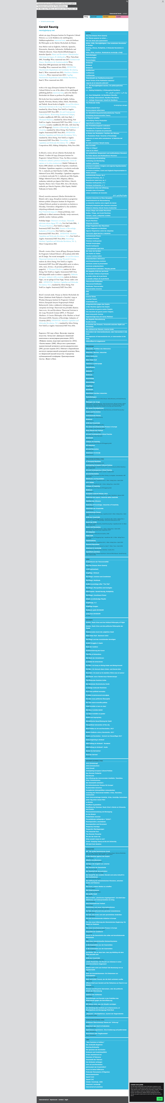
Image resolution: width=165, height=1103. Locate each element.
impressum (53, 1100)
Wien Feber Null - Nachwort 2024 (97, 636)
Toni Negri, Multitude (93, 580)
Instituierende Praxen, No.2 (95, 175)
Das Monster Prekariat (93, 773)
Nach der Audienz (92, 647)
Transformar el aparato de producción (99, 131)
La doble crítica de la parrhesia (96, 276)
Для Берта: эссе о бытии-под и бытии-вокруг (101, 677)
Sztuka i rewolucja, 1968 (94, 1082)
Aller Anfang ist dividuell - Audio (97, 747)
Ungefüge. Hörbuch (92, 573)
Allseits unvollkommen (93, 860)
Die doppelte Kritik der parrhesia (97, 271)
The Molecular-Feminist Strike (96, 680)
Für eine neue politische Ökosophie (98, 699)
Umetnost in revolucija (93, 548)
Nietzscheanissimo (92, 1074)
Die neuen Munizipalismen (95, 408)
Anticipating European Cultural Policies (99, 465)
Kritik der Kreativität (93, 423)
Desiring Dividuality (92, 1047)
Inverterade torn (91, 302)
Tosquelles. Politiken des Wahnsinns (98, 349)
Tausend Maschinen (92, 544)
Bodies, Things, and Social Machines (98, 213)
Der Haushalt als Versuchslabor (96, 871)
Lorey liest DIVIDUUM (93, 614)
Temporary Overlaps (93, 827)
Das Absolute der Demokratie (96, 867)
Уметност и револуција (94, 364)
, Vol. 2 (57, 141)
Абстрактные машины (93, 844)
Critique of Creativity (93, 442)
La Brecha (89, 802)
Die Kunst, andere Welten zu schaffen (99, 887)
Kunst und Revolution (93, 412)
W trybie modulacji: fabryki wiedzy (97, 143)
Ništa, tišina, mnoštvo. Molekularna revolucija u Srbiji (104, 52)
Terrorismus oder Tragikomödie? (97, 1034)
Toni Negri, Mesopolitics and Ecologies (99, 588)
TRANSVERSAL (91, 541)
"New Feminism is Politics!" (95, 1042)
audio (118, 16)
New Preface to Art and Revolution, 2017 (100, 729)
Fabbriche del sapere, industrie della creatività (102, 497)
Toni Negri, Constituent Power (96, 595)
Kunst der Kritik (91, 522)
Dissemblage (90, 382)
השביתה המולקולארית (120, 105)
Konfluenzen (90, 70)
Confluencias (90, 75)
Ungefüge (89, 386)
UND (87, 291)
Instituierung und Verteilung (95, 158)
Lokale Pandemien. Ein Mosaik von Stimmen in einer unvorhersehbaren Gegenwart (103, 963)
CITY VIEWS (90, 482)
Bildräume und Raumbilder (95, 479)
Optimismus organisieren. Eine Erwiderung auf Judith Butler (106, 1030)
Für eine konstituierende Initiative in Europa (101, 918)
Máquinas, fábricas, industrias (96, 352)
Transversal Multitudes (94, 284)
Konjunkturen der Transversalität (97, 562)
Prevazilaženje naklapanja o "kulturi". (99, 819)
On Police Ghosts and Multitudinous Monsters (101, 156)
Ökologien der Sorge (93, 402)
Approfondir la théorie (93, 123)
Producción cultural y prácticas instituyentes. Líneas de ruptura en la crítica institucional (57, 161)
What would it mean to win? (95, 839)
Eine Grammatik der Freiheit (95, 903)
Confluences (90, 73)
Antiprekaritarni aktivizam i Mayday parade (100, 269)
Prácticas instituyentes (94, 241)
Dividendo (89, 68)
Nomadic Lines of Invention (95, 190)
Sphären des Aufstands (94, 995)
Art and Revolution (92, 449)
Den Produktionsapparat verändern (98, 126)
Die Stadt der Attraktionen (95, 658)
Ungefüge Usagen (92, 606)
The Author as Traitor (93, 253)
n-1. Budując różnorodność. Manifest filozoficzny (102, 98)
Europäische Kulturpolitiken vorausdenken (100, 790)
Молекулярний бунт (93, 108)
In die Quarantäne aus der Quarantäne (99, 945)
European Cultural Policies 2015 (97, 494)
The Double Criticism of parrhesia (97, 274)
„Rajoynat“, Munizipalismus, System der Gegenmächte (104, 1014)
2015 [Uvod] (90, 768)
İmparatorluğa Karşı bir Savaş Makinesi (99, 317)
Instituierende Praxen (93, 236)
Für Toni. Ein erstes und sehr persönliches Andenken (104, 915)
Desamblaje (90, 378)
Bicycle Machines (91, 221)
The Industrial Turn (92, 832)
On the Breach (91, 814)
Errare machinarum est (94, 1055)
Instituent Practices (92, 238)
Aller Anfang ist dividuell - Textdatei (98, 743)
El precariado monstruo (94, 788)
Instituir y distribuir (92, 163)
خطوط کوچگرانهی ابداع (120, 195)
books (105, 16)
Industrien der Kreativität (94, 508)
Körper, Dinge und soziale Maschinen (98, 211)
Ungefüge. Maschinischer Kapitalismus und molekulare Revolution (57, 76)
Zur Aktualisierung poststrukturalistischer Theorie (103, 113)
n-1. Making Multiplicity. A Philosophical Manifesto (103, 90)
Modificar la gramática (93, 805)
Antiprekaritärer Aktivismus (95, 259)
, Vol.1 (57, 133)
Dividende (89, 63)
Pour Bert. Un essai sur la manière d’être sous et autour (105, 673)
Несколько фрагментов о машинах (98, 233)
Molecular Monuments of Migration (98, 1072)
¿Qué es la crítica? (92, 150)
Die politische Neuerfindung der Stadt (99, 721)
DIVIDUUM (89, 390)
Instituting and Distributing (95, 161)
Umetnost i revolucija (93, 453)
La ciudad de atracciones (94, 662)
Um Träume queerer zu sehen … (97, 38)
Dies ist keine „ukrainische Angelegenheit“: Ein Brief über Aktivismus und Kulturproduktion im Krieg (105, 899)
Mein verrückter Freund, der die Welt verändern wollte (104, 979)
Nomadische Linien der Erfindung (97, 188)
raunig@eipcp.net (47, 30)
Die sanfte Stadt (91, 894)
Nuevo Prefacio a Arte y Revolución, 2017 (100, 732)
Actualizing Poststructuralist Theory (98, 115)
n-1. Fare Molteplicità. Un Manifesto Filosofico (101, 95)
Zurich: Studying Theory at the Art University (101, 841)
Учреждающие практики (95, 248)
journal (93, 16)
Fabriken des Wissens (93, 501)
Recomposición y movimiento (96, 822)
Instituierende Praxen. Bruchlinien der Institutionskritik (59, 60)
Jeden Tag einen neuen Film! (95, 800)
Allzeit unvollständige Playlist (96, 599)
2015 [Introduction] (92, 766)
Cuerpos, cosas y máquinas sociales (98, 216)
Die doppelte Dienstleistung (95, 319)
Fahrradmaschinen (92, 218)
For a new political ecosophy (95, 691)
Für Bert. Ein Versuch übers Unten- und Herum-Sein (103, 669)
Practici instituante (92, 246)
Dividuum (89, 375)
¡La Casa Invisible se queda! (95, 714)
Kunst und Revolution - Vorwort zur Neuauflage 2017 (104, 736)
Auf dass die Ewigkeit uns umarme (97, 864)
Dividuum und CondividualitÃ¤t (96, 1052)
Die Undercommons (92, 890)
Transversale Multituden (94, 281)
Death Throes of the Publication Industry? (100, 80)
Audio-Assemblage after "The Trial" (98, 584)
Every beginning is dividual (95, 740)
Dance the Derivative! (93, 751)
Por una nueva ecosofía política (96, 703)
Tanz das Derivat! (92, 755)
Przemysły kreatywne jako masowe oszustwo (101, 205)
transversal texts (116, 13)
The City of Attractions (93, 654)
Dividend (89, 65)
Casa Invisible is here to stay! (96, 706)
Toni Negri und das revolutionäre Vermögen (101, 639)
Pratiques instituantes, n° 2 (95, 185)
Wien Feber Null (91, 360)
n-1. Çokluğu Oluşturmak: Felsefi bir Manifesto (102, 100)
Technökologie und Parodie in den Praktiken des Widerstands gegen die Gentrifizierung (102, 999)
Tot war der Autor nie (93, 837)
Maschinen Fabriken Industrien (96, 393)
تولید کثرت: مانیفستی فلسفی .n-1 (116, 93)
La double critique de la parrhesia (97, 279)
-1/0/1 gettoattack (92, 569)
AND (87, 294)
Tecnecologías (90, 60)
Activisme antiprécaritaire (95, 266)
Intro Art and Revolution (94, 1065)
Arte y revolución (91, 356)
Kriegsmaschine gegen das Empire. (98, 304)
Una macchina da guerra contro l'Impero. (100, 312)
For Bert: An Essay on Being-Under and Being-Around (104, 665)
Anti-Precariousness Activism (96, 261)
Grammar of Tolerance (93, 1057)
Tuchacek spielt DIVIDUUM (95, 610)
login (66, 1100)
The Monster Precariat (93, 834)
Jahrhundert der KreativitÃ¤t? (96, 1067)
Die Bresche (90, 776)
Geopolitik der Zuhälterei (94, 932)
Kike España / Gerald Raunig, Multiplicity (100, 591)
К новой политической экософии (97, 695)
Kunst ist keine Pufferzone (95, 1069)
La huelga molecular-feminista (96, 688)
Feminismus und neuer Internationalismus (100, 907)
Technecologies (91, 58)
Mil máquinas (90, 445)
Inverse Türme (91, 297)
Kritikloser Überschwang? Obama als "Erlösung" (102, 1022)
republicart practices (93, 552)
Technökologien (91, 55)
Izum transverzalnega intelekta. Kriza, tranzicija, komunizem (106, 797)
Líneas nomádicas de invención (96, 193)
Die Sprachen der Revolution (95, 1050)
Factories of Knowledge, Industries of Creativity (102, 505)
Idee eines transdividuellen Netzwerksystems (101, 941)
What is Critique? (91, 148)
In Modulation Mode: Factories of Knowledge (101, 136)
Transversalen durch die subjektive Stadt (100, 632)
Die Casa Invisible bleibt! (94, 710)
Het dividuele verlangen (94, 1062)
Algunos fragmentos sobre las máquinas (100, 231)
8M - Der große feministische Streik (98, 851)
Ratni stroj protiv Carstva (94, 314)
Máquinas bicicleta (92, 223)
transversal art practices (94, 1087)
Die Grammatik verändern (94, 783)
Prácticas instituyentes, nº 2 (95, 183)
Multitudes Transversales (94, 286)
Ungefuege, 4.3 (91, 603)
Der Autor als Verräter (93, 251)
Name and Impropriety (93, 717)
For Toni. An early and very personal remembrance (103, 911)
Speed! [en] (90, 1077)
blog (86, 16)
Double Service (91, 322)
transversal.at (44, 1100)
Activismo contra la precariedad (97, 264)
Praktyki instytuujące (93, 243)
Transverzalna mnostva (94, 289)
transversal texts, (60, 40)
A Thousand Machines (93, 461)
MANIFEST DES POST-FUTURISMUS (97, 1026)
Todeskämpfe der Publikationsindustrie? (99, 78)
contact (125, 13)
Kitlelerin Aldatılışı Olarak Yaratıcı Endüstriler (101, 208)
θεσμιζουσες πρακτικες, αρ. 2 (96, 180)
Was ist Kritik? (91, 146)
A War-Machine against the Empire (98, 307)
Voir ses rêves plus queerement (97, 41)
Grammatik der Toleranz (94, 1060)
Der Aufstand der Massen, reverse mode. (100, 329)
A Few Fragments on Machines (96, 228)
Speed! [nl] (90, 1079)
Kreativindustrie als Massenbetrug (98, 200)
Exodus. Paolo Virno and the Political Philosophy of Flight (105, 622)
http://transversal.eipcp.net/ (48, 212)
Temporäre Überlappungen (95, 829)
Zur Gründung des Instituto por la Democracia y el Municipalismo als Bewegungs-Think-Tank (103, 1009)
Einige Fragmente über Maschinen (97, 226)
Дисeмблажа (90, 367)
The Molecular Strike (93, 103)
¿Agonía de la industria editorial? (97, 83)
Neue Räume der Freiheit (94, 430)
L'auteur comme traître (94, 256)
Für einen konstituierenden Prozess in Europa (101, 427)
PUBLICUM (89, 536)
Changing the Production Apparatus (98, 128)
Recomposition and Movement (96, 824)
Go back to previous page (47, 21)
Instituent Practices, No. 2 (95, 178)
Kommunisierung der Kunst (95, 651)
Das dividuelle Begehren (94, 1045)
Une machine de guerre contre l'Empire (99, 309)
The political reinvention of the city (98, 725)
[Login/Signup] (163, 2)
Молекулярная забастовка (95, 110)
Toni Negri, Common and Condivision (98, 577)
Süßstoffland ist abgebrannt (95, 341)
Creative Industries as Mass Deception (99, 198)
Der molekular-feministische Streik (97, 684)
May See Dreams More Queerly (96, 36)
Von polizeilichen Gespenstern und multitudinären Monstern (106, 153)
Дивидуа (89, 371)
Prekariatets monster (93, 817)
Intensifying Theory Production (96, 121)
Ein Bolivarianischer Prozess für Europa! (99, 785)
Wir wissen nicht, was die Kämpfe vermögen (101, 1004)
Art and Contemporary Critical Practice (99, 434)
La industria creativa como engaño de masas (101, 203)
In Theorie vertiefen (92, 118)
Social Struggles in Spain (94, 643)
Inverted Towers (91, 299)
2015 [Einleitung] (92, 763)
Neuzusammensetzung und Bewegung (99, 812)
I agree (160, 1099)
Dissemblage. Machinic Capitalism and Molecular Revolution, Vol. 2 (57, 240)
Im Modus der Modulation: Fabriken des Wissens (102, 133)
